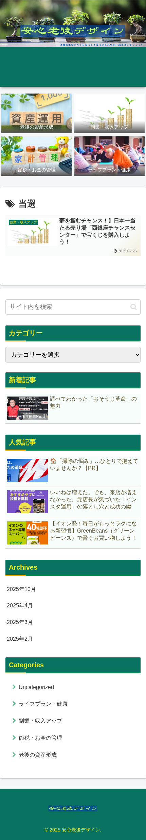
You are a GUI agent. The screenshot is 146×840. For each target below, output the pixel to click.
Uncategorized (36, 687)
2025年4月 (20, 605)
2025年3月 (20, 622)
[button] (134, 307)
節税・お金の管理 (40, 738)
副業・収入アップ (40, 721)
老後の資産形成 (38, 755)
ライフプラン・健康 (43, 704)
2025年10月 (21, 589)
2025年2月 (20, 639)
